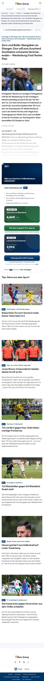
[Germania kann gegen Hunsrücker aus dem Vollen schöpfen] (22, 585)
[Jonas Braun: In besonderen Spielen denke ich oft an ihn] (22, 350)
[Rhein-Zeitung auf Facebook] (20, 662)
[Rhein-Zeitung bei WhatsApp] (15, 662)
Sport (12, 13)
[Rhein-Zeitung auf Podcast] (28, 662)
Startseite (4, 13)
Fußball (18, 13)
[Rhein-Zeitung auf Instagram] (24, 662)
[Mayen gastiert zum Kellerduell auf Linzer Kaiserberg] (22, 526)
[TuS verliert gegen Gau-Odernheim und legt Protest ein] (22, 409)
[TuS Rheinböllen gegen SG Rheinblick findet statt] (22, 468)
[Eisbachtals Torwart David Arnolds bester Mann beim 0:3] (22, 294)
